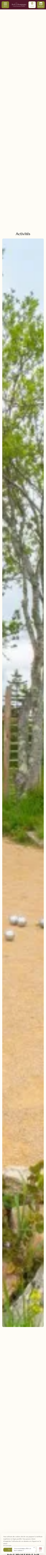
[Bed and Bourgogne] (23, 4)
